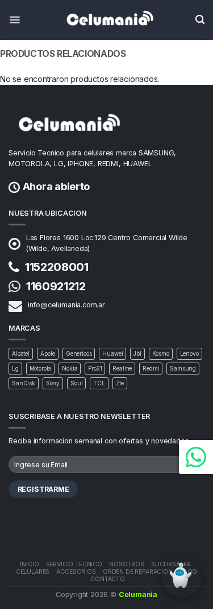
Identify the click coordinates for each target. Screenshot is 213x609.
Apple (47, 353)
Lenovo (189, 353)
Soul (76, 383)
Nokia (69, 368)
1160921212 (56, 286)
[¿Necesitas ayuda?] (196, 457)
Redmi (151, 368)
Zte (120, 383)
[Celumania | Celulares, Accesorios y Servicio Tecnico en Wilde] (107, 20)
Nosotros (126, 564)
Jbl (137, 353)
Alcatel (21, 353)
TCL (99, 383)
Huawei (112, 353)
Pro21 (95, 368)
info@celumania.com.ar (66, 305)
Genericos (79, 353)
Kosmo (160, 353)
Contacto (107, 579)
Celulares (33, 571)
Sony (53, 383)
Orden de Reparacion (138, 571)
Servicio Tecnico (74, 564)
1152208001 (57, 267)
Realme (122, 368)
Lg (15, 368)
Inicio (29, 564)
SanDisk (23, 383)
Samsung (183, 368)
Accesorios (75, 571)
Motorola (41, 368)
